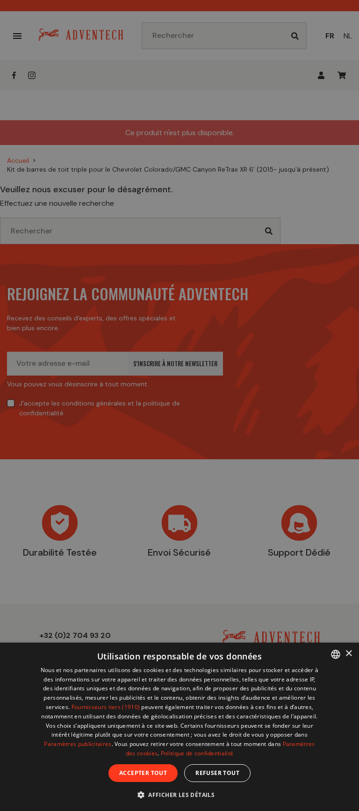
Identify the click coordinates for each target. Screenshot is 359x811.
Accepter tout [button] (143, 773)
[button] (179, 794)
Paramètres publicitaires (77, 744)
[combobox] (335, 654)
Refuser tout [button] (217, 773)
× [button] (348, 653)
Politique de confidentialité (197, 753)
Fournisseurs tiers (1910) (106, 707)
